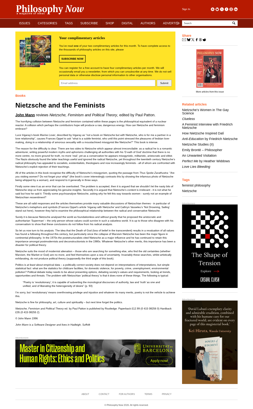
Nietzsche (189, 191)
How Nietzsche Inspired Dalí (203, 133)
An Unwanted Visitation (199, 155)
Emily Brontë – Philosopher (202, 150)
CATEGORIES (47, 23)
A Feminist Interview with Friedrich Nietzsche (207, 126)
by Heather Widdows (206, 161)
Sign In (186, 9)
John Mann (25, 115)
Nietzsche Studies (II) (198, 144)
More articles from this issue (210, 91)
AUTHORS (148, 23)
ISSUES (24, 23)
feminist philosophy (196, 185)
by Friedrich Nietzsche (210, 139)
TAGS (69, 23)
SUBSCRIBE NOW (72, 58)
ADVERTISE (171, 23)
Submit (164, 83)
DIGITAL (127, 23)
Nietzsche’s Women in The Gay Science (205, 111)
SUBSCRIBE (89, 23)
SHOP (110, 23)
